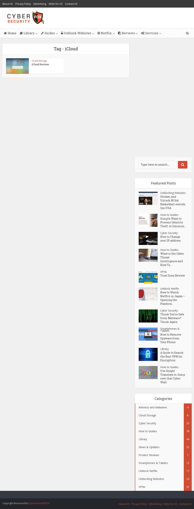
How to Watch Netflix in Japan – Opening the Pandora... (172, 298)
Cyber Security (169, 233)
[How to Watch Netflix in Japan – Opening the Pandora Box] (149, 294)
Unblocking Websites (173, 193)
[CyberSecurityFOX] (25, 17)
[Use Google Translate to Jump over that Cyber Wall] (149, 372)
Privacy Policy (23, 3)
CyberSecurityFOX (39, 503)
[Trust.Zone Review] (149, 277)
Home (11, 33)
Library (29, 33)
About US (7, 3)
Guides (49, 33)
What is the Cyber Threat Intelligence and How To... (172, 259)
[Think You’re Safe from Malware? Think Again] (149, 315)
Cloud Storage (39, 60)
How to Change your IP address (170, 238)
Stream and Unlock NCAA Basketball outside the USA (172, 202)
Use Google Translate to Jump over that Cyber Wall (172, 376)
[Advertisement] (163, 100)
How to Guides (169, 215)
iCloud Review (40, 64)
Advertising (39, 3)
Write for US (56, 3)
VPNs (163, 272)
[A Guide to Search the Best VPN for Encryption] (149, 354)
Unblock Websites (77, 33)
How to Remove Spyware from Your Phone (170, 338)
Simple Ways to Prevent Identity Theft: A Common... (173, 222)
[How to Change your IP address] (149, 238)
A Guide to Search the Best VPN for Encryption (171, 356)
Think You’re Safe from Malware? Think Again (172, 318)
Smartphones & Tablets (170, 330)
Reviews (128, 33)
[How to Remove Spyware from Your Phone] (149, 334)
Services (151, 33)
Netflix (106, 33)
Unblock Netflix (169, 288)
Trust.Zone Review (172, 275)
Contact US (71, 3)
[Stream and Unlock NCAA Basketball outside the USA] (149, 198)
